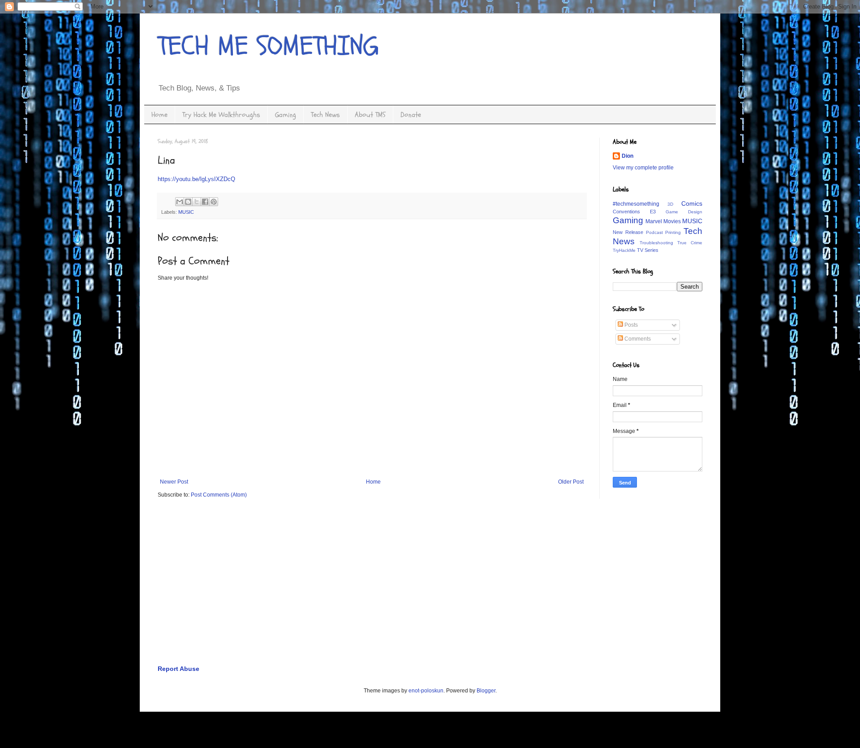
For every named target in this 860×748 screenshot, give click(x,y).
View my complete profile (643, 167)
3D (670, 204)
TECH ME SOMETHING (268, 46)
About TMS (370, 115)
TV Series (647, 250)
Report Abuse (178, 668)
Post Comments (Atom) (219, 495)
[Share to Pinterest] (213, 201)
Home (159, 115)
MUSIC (186, 212)
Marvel (653, 221)
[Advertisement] (426, 588)
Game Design (684, 211)
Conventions (626, 211)
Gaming (285, 115)
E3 (653, 211)
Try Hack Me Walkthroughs (221, 115)
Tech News (325, 115)
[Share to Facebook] (205, 201)
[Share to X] (196, 201)
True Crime (689, 242)
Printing (673, 232)
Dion (627, 156)
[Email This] (179, 201)
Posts (630, 325)
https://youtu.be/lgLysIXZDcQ (196, 179)
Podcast (654, 232)
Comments (637, 339)
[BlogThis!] (188, 201)
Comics (691, 203)
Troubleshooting (656, 242)
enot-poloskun (425, 690)
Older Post (571, 482)
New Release (628, 232)
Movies (672, 221)
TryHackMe (624, 250)
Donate (410, 115)
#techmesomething (636, 204)
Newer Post (174, 482)
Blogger (486, 690)
